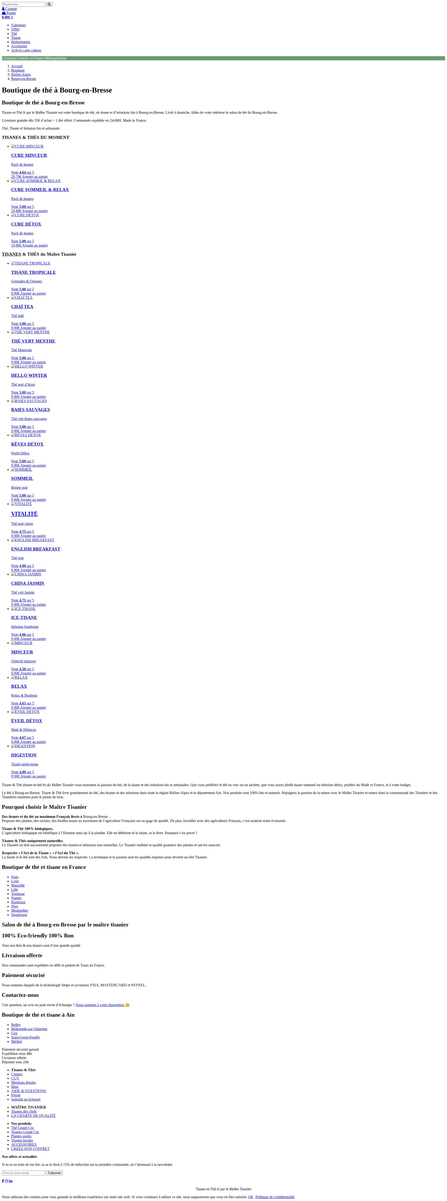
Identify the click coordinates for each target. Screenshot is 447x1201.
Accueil (17, 66)
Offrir (15, 29)
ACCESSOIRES (24, 1144)
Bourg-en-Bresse (23, 79)
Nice (14, 906)
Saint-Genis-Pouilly (25, 1037)
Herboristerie (20, 42)
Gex (14, 1033)
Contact (17, 1074)
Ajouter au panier (35, 177)
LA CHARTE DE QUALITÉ (33, 1116)
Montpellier (19, 910)
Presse (15, 1095)
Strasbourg (19, 915)
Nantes (16, 898)
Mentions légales (23, 1082)
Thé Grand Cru (22, 1128)
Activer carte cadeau (26, 50)
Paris (14, 877)
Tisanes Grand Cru (25, 1132)
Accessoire (19, 46)
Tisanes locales (22, 1140)
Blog (14, 1087)
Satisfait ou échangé (26, 1099)
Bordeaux (18, 902)
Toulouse (18, 894)
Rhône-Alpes (21, 74)
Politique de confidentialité (275, 1197)
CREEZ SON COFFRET (30, 1149)
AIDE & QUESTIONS (28, 1091)
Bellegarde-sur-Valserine (29, 1029)
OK (251, 1197)
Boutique (18, 70)
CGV (15, 1078)
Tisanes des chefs (24, 1111)
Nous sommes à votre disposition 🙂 (103, 1005)
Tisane (16, 38)
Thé (14, 33)
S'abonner (18, 25)
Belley (16, 1025)
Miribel (16, 1041)
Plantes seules (21, 1136)
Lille (14, 889)
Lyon (15, 881)
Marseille (18, 885)
